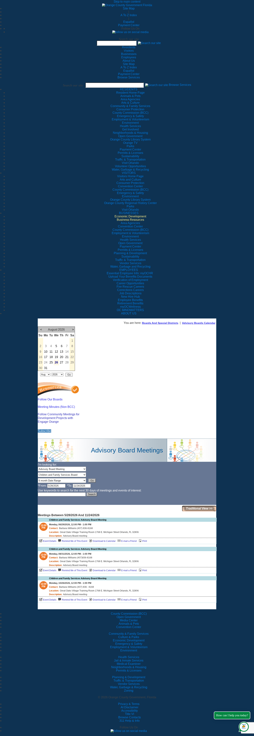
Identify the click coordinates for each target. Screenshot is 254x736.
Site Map (129, 8)
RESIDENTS (128, 89)
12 (56, 351)
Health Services (128, 657)
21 (67, 357)
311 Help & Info (129, 720)
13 (61, 351)
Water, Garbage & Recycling (128, 687)
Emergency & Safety (128, 643)
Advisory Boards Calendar (198, 322)
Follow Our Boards (50, 399)
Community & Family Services (130, 106)
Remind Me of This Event (74, 541)
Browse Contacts (129, 717)
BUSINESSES (129, 213)
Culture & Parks (128, 637)
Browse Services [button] (180, 85)
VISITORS (129, 172)
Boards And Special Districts (160, 322)
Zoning (128, 690)
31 (45, 368)
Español (128, 21)
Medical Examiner (129, 663)
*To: (69, 485)
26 (56, 362)
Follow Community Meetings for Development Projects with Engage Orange (58, 418)
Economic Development (128, 640)
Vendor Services (129, 683)
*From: (42, 485)
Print (144, 541)
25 (51, 362)
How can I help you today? (232, 715)
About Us (129, 60)
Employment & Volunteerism (128, 647)
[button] (149, 43)
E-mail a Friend (129, 541)
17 (45, 357)
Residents (128, 47)
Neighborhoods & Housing (128, 667)
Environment (128, 650)
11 (51, 351)
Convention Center (128, 627)
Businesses (128, 54)
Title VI (129, 714)
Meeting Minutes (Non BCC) (56, 406)
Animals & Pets (129, 623)
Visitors (129, 50)
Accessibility (129, 710)
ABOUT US (128, 313)
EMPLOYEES (128, 269)
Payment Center (128, 25)
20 (61, 357)
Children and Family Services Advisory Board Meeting (77, 520)
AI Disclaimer (129, 707)
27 (61, 362)
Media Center (129, 620)
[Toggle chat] (243, 726)
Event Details (49, 541)
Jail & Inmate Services (128, 660)
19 (56, 357)
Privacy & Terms (128, 704)
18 (51, 357)
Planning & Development (128, 677)
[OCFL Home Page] (127, 5)
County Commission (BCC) (129, 613)
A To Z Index (128, 15)
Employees (128, 57)
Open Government (129, 617)
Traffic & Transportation (128, 680)
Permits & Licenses (129, 670)
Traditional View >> (199, 508)
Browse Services (129, 77)
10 (45, 351)
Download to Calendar (104, 541)
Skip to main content (127, 1)
